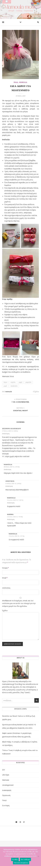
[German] (35, 3)
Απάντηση (6, 434)
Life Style (5, 775)
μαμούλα (28, 382)
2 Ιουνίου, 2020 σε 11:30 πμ (15, 500)
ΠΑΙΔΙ (16, 82)
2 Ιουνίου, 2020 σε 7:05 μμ (15, 516)
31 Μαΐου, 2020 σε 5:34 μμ (13, 483)
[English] (32, 3)
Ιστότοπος (6, 588)
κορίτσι (13, 382)
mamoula (8, 392)
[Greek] (38, 3)
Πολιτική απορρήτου (21, 863)
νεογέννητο (14, 386)
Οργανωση (6, 795)
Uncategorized (7, 785)
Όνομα (5, 568)
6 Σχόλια (36, 392)
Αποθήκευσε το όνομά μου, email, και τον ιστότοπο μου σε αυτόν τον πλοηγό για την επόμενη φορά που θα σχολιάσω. (19, 603)
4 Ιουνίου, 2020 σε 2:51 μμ (16, 536)
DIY (3, 770)
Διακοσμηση (6, 790)
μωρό (5, 386)
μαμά (20, 382)
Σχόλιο (5, 610)
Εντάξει (15, 859)
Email (4, 578)
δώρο (5, 382)
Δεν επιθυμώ (25, 859)
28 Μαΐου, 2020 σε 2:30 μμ (12, 467)
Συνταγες (6, 805)
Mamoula (23, 82)
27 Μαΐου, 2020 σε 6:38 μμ (10, 431)
